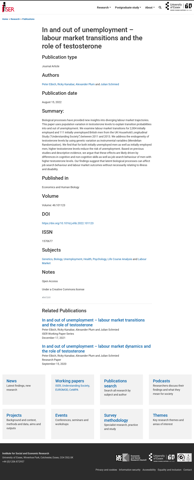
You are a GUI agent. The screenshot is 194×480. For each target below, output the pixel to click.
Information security (129, 469)
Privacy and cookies (106, 469)
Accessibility (149, 469)
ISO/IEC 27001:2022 (184, 457)
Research (103, 7)
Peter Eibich (49, 84)
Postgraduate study (127, 7)
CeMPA (73, 389)
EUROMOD (61, 389)
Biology (58, 259)
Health (88, 259)
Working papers (69, 381)
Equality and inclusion (169, 469)
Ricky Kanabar (65, 84)
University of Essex (179, 7)
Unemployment (73, 259)
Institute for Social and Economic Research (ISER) (8, 7)
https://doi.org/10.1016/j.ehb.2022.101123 (68, 223)
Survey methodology (116, 418)
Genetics (47, 259)
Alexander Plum (85, 84)
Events (61, 415)
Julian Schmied (109, 84)
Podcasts (161, 381)
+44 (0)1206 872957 (13, 461)
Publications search (115, 383)
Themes (160, 415)
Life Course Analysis (120, 259)
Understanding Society (75, 385)
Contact (187, 469)
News (12, 381)
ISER (58, 385)
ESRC (130, 457)
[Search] (160, 7)
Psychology (99, 259)
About (148, 7)
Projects (14, 415)
